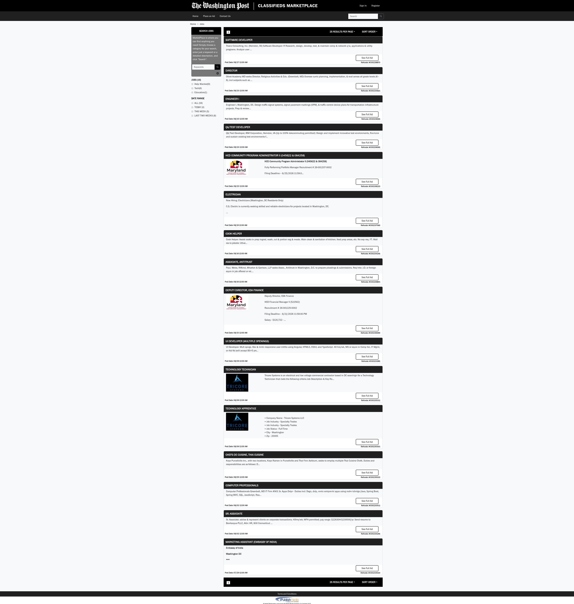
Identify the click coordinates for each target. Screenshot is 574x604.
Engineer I (232, 98)
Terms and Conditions (287, 594)
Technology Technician (241, 369)
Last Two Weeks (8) (205, 115)
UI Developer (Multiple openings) (247, 341)
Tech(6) (198, 88)
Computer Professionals (242, 485)
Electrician (233, 194)
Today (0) (199, 107)
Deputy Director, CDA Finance (245, 290)
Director (231, 70)
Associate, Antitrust (239, 261)
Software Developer (239, 39)
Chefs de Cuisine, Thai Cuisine (245, 454)
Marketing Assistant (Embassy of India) (251, 541)
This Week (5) (201, 111)
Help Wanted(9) (202, 84)
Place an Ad (209, 16)
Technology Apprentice (241, 408)
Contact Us (225, 16)
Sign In (363, 5)
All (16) (198, 103)
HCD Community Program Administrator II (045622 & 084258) (265, 155)
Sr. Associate (234, 513)
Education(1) (200, 92)
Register (375, 5)
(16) (196, 79)
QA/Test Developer (238, 127)
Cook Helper (234, 233)
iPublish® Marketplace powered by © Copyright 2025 (287, 600)
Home (195, 16)
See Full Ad (367, 57)
